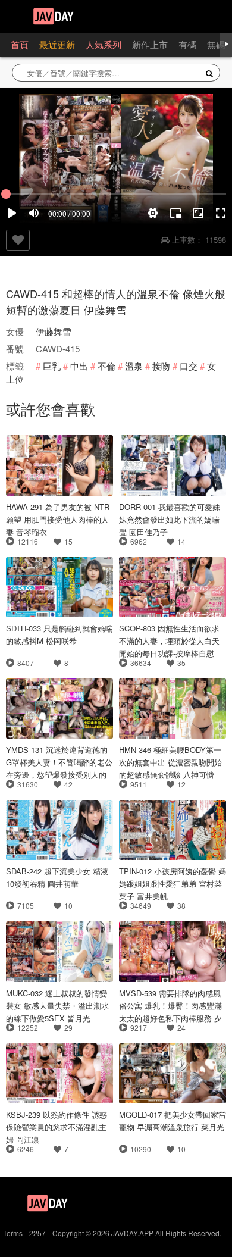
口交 (188, 365)
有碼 (187, 44)
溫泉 (134, 365)
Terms (13, 1233)
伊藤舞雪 (53, 331)
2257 (37, 1233)
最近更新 (57, 44)
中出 (79, 365)
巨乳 (52, 365)
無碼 (216, 44)
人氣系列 (103, 44)
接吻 (161, 365)
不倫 (106, 365)
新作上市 (150, 44)
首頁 (20, 44)
